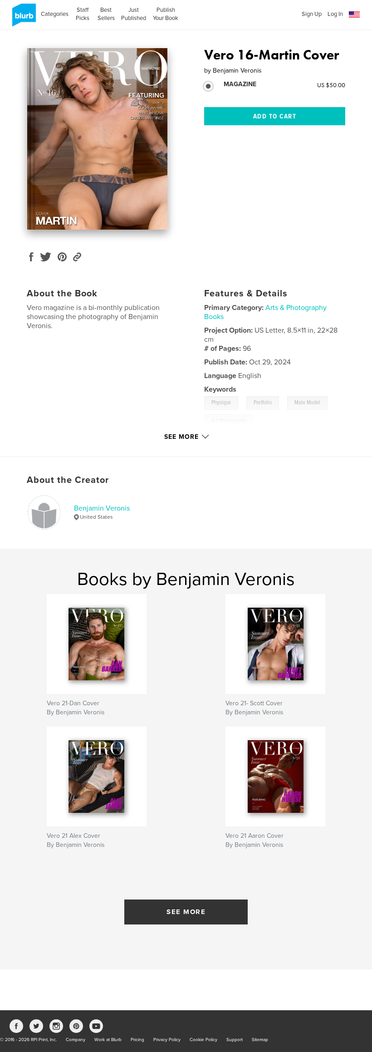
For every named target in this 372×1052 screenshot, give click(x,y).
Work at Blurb (108, 1039)
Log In (335, 14)
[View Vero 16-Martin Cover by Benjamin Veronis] (97, 139)
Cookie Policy (203, 1039)
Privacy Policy (167, 1039)
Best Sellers (106, 14)
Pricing (137, 1039)
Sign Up (312, 14)
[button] (354, 14)
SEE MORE (186, 912)
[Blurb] (22, 18)
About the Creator (68, 480)
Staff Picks (82, 14)
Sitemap (260, 1039)
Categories (55, 14)
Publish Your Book (165, 14)
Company (75, 1039)
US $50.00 (331, 85)
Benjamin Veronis (102, 508)
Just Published (133, 14)
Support (234, 1039)
